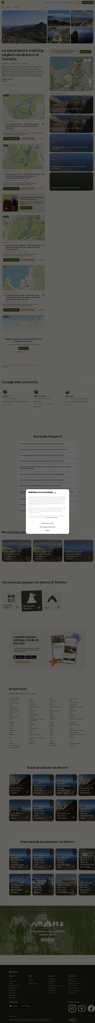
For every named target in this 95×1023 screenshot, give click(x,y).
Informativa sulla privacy (51, 517)
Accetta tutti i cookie (47, 523)
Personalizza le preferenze (47, 527)
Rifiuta (47, 530)
